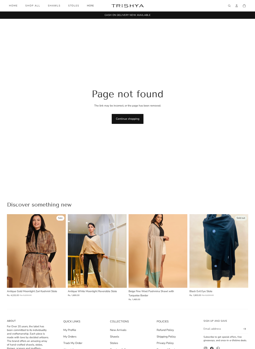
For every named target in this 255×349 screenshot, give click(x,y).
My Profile (69, 330)
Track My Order (72, 343)
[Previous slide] (12, 251)
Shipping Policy (166, 337)
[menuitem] (90, 6)
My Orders (69, 337)
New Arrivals (118, 330)
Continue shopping (127, 119)
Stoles (114, 343)
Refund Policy (165, 330)
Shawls (114, 337)
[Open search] (229, 6)
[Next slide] (60, 251)
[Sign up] (244, 329)
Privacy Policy (165, 343)
